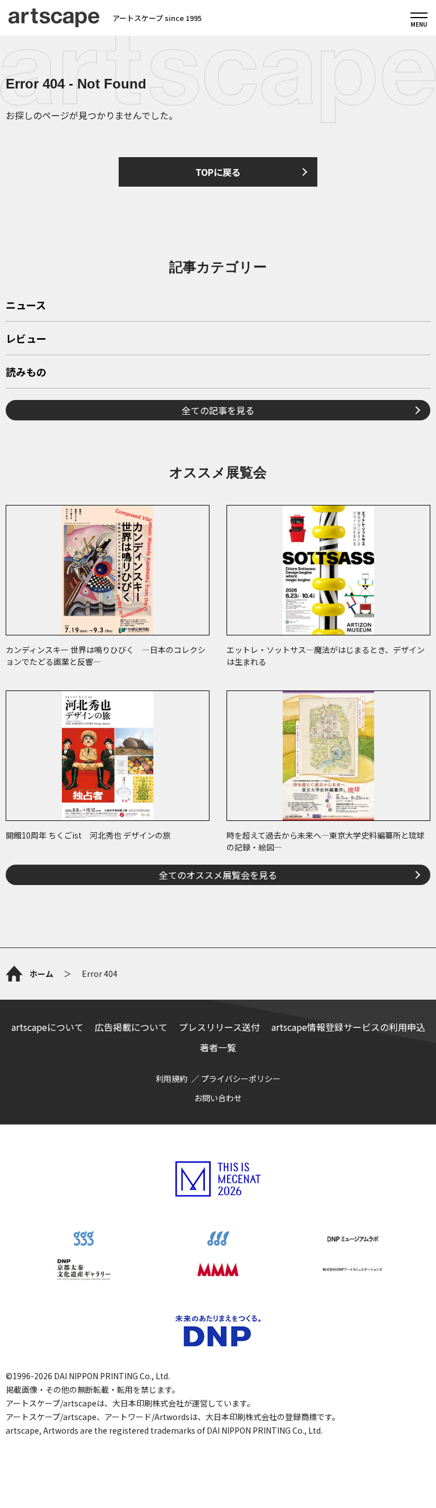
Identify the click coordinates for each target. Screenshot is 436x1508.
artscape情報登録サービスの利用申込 (348, 1027)
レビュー (26, 339)
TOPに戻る (218, 172)
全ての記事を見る (218, 410)
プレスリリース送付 (219, 1027)
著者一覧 (218, 1047)
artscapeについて (47, 1027)
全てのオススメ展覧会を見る (218, 875)
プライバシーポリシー (240, 1078)
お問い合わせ (218, 1097)
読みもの (26, 373)
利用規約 (171, 1078)
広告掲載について (131, 1027)
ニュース (26, 306)
